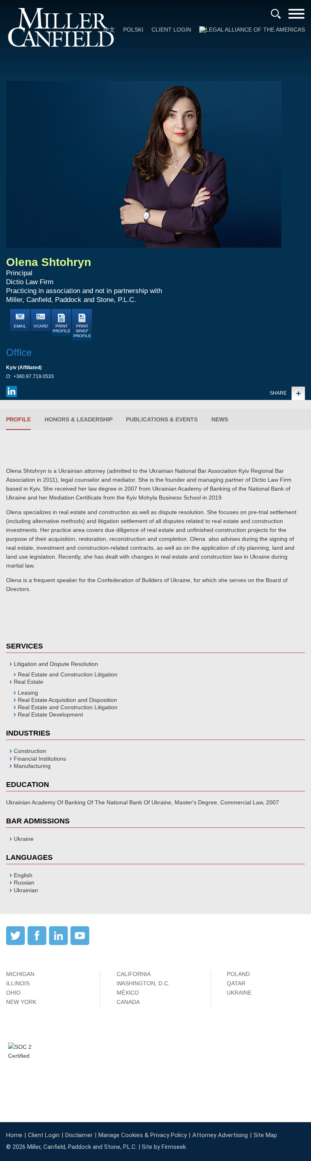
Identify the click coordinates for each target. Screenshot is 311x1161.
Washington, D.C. (143, 983)
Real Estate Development (50, 714)
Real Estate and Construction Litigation (67, 674)
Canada (128, 1002)
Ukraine (239, 992)
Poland (238, 974)
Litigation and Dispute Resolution (56, 664)
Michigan (20, 974)
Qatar (236, 983)
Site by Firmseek (164, 1146)
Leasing (28, 692)
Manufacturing (32, 766)
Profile (18, 419)
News (219, 419)
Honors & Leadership (79, 419)
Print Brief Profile (82, 331)
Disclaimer (79, 1135)
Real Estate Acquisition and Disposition (67, 700)
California (134, 974)
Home (14, 1135)
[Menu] (296, 16)
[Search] (276, 14)
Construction (30, 751)
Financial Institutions (40, 758)
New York (21, 1002)
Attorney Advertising (220, 1135)
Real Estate (28, 681)
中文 (109, 29)
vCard (41, 326)
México (128, 992)
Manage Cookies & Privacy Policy (142, 1135)
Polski (133, 29)
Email (20, 326)
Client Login (171, 29)
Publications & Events (162, 419)
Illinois (18, 983)
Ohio (13, 992)
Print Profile (61, 328)
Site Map (265, 1135)
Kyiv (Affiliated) (24, 367)
